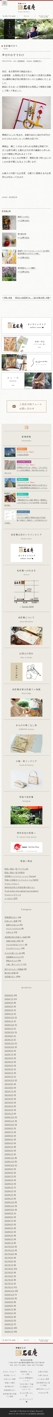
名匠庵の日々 (37, 61)
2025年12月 (9, 1018)
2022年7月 (9, 1054)
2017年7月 (9, 1265)
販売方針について (43, 1389)
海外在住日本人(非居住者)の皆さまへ (20, 887)
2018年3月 (9, 1236)
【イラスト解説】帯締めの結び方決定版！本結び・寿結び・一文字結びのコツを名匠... (26, 520)
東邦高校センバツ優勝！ (27, 268)
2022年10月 (9, 1047)
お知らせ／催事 (11, 921)
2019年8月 (9, 1173)
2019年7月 (9, 1176)
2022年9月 (9, 1051)
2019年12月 (9, 1158)
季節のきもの (11, 961)
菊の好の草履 (10, 973)
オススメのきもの (13, 929)
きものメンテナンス (13, 895)
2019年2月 (9, 1195)
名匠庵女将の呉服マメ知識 (16, 937)
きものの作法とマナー (15, 945)
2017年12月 (9, 1247)
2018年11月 (9, 1206)
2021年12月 (9, 1080)
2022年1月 (9, 1077)
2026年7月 (9, 999)
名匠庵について (10, 1375)
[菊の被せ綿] (9, 234)
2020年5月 (9, 1139)
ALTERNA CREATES (36, 1413)
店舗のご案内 (10, 1383)
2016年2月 (9, 1328)
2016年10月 (9, 1298)
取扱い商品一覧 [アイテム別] (16, 869)
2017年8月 (9, 1261)
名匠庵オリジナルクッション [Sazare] (20, 876)
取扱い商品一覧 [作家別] (15, 873)
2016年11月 (9, 1295)
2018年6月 (9, 1224)
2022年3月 (9, 1069)
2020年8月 (9, 1128)
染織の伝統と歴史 (13, 941)
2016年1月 (9, 1332)
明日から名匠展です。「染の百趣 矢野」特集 (32, 298)
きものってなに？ (12, 884)
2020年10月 (9, 1125)
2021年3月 (9, 1106)
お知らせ (9, 932)
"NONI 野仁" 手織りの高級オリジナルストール (26, 1386)
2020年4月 (9, 1143)
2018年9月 (9, 1213)
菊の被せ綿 (22, 234)
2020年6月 (9, 1136)
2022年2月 (9, 1073)
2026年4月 (9, 1010)
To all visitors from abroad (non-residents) (21, 891)
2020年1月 (9, 1154)
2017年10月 (9, 1254)
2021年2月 (9, 1110)
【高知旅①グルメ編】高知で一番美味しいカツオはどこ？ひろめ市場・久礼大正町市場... (26, 502)
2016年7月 (9, 1309)
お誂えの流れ (43, 1372)
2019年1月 (9, 1199)
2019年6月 (9, 1180)
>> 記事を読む (24, 221)
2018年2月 (9, 1239)
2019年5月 (9, 1184)
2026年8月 (9, 995)
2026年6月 (9, 1003)
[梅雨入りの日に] (9, 217)
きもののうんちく (23, 512)
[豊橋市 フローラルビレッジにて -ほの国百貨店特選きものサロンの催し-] (9, 251)
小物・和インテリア (14, 964)
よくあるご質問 (11, 898)
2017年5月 (9, 1272)
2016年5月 (9, 1317)
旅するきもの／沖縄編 (14, 969)
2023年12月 (9, 1032)
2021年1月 (9, 1114)
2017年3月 (9, 1280)
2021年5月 (9, 1099)
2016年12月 (9, 1291)
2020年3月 (9, 1147)
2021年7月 (9, 1091)
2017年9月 (9, 1258)
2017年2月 (9, 1284)
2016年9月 (9, 1302)
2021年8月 (9, 1088)
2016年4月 (9, 1321)
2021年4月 (9, 1103)
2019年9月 (9, 1169)
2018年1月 (9, 1243)
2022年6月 (9, 1058)
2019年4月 (9, 1187)
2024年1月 (9, 1029)
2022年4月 (9, 1066)
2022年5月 (9, 1062)
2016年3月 (9, 1324)
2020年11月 (9, 1121)
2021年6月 (9, 1095)
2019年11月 (9, 1162)
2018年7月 (9, 1221)
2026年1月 (9, 1014)
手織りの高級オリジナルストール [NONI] (21, 880)
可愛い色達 (8, 298)
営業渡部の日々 (23, 479)
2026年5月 (9, 1006)
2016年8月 (9, 1306)
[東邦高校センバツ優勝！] (9, 268)
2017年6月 (9, 1269)
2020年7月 (9, 1132)
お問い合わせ (43, 1375)
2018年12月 (9, 1202)
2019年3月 (9, 1191)
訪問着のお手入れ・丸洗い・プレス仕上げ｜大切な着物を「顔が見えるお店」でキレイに (26, 470)
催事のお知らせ (12, 925)
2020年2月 (9, 1151)
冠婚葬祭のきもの (13, 957)
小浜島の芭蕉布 (23, 455)
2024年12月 (9, 1025)
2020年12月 (9, 1117)
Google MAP (28, 607)
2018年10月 (9, 1210)
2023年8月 (9, 1036)
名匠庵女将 (21, 61)
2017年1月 (9, 1287)
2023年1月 (9, 1040)
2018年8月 (9, 1217)
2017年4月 (9, 1276)
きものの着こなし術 (24, 462)
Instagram (42, 1393)
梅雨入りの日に (24, 217)
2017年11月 (9, 1250)
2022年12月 (9, 1043)
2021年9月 (9, 1084)
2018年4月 (9, 1232)
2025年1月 (9, 1021)
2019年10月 (9, 1165)
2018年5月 (9, 1228)
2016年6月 (9, 1313)
